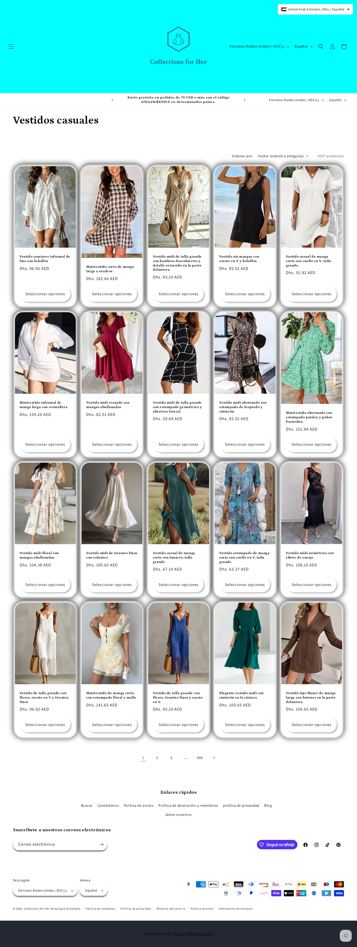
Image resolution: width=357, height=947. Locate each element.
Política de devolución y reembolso (188, 805)
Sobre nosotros (178, 814)
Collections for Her (37, 908)
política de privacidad (241, 805)
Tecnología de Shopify (65, 908)
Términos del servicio (171, 908)
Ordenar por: (242, 156)
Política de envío (202, 908)
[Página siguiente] (214, 757)
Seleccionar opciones (45, 293)
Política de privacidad (135, 908)
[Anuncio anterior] (112, 100)
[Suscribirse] (101, 844)
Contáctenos (108, 805)
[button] (11, 46)
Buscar (87, 805)
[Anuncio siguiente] (244, 100)
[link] (143, 757)
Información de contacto (236, 908)
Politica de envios (139, 805)
